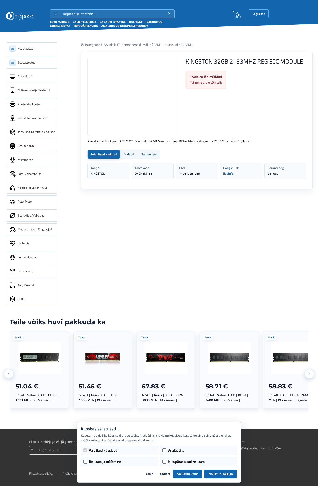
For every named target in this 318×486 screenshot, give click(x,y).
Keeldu (150, 473)
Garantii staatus (113, 22)
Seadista (164, 473)
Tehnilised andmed (104, 154)
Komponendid (131, 44)
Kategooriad (93, 44)
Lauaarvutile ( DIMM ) (178, 44)
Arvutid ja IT (112, 44)
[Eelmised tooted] (8, 374)
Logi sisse (258, 13)
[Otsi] (169, 14)
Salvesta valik (187, 473)
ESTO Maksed (60, 22)
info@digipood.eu (247, 448)
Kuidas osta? (60, 25)
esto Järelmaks (86, 25)
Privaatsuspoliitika (41, 473)
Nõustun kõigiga (221, 473)
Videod (129, 154)
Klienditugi (154, 22)
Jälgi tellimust (84, 22)
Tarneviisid (149, 154)
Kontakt (135, 22)
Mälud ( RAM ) (152, 44)
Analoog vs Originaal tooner (124, 25)
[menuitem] (32, 48)
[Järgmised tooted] (309, 374)
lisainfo (228, 173)
